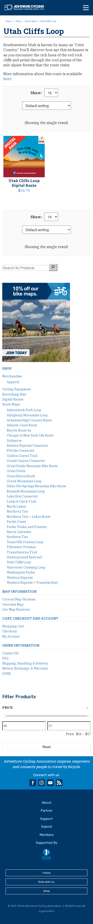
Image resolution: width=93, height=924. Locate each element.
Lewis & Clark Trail (21, 501)
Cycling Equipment (16, 389)
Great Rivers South (21, 476)
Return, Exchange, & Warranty (25, 668)
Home (9, 21)
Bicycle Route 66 (19, 430)
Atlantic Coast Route (22, 425)
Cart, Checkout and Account (30, 618)
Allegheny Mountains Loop (27, 415)
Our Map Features (16, 609)
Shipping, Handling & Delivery (25, 663)
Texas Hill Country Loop (25, 542)
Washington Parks (21, 572)
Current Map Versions (18, 599)
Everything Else (14, 394)
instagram (41, 782)
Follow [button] (46, 872)
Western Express (20, 578)
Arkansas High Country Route (29, 420)
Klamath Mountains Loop (26, 491)
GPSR (6, 674)
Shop (18, 21)
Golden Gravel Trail (22, 456)
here (7, 79)
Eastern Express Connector (27, 446)
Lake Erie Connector (22, 496)
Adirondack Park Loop (24, 410)
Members (47, 835)
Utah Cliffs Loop (19, 562)
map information (19, 591)
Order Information (21, 645)
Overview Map (12, 604)
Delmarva (14, 441)
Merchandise (12, 376)
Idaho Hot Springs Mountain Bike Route (36, 486)
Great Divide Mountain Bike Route (32, 466)
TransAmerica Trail (22, 552)
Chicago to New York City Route (30, 435)
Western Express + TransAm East (32, 583)
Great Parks (16, 471)
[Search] (53, 267)
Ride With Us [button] (46, 881)
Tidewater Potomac (21, 547)
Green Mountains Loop (24, 481)
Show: (36, 93)
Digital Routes (12, 399)
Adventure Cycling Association (26, 7)
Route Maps (31, 21)
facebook (32, 782)
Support (46, 819)
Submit (46, 827)
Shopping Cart (13, 626)
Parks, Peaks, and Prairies (26, 527)
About (46, 803)
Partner (46, 811)
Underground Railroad (24, 557)
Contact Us (10, 653)
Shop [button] (46, 891)
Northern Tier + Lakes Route (29, 517)
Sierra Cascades (19, 532)
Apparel (13, 382)
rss (59, 782)
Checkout (9, 631)
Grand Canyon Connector (26, 461)
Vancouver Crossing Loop (26, 567)
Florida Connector (21, 451)
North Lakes (16, 506)
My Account (11, 636)
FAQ (5, 658)
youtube (50, 782)
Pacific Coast (16, 522)
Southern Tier (17, 537)
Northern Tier (17, 511)
